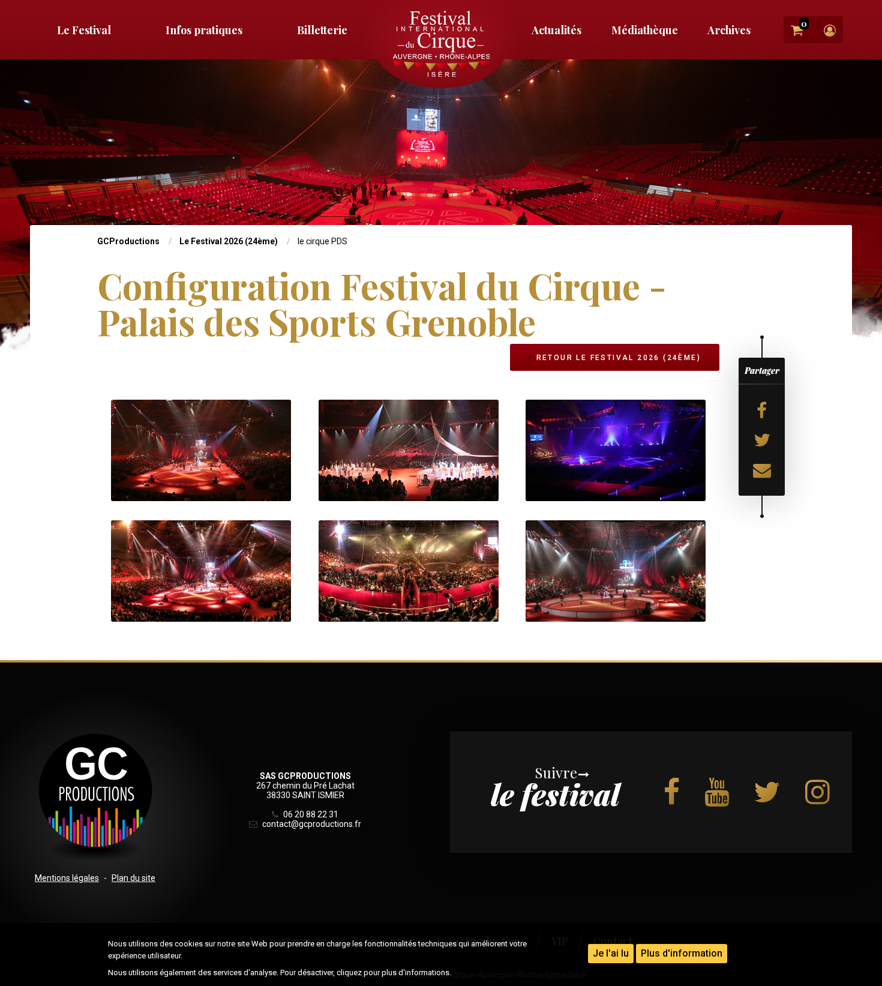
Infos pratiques (204, 30)
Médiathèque (644, 30)
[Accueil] (441, 44)
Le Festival (84, 30)
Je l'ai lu (611, 953)
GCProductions (128, 241)
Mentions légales (67, 878)
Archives (729, 30)
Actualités (556, 30)
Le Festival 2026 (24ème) (228, 241)
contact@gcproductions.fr (310, 824)
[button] (201, 449)
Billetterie (322, 30)
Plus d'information (681, 953)
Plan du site (133, 878)
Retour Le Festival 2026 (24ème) (617, 357)
